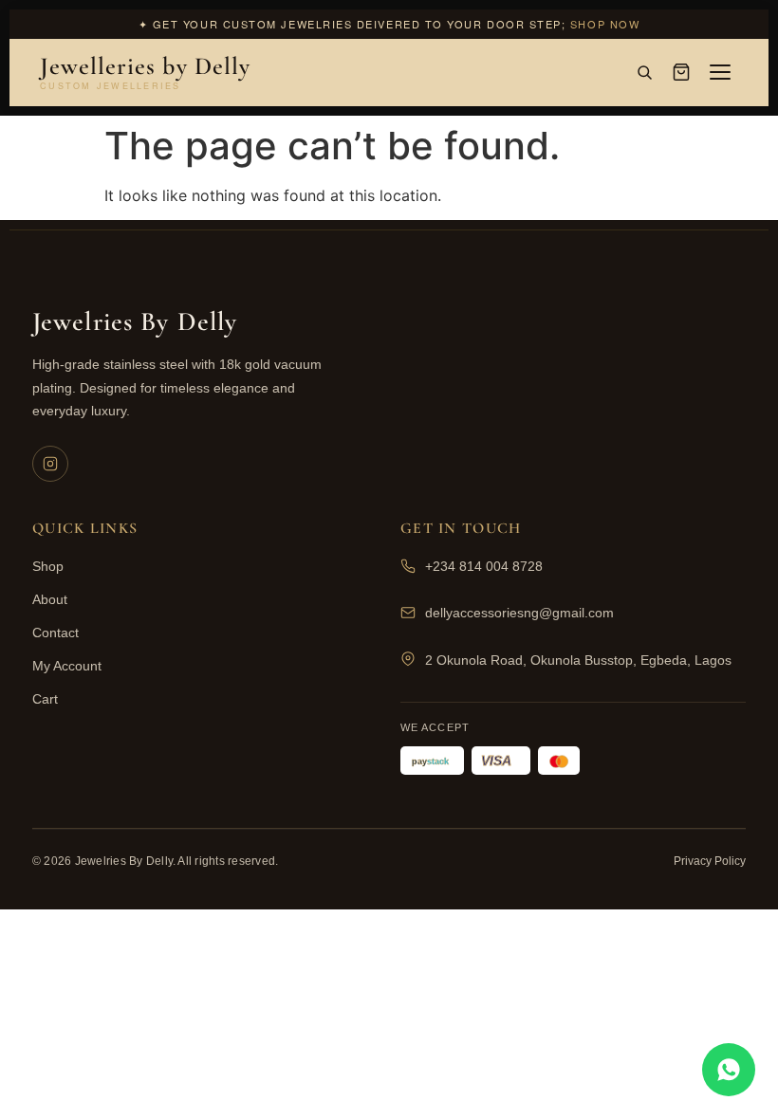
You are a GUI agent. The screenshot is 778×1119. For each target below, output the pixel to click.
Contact (55, 632)
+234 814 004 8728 (484, 566)
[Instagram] (50, 464)
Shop (48, 566)
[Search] (644, 72)
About (49, 599)
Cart (45, 698)
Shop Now (604, 23)
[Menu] (720, 72)
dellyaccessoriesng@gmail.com (519, 612)
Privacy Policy (710, 861)
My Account (67, 665)
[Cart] (681, 72)
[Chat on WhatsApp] (728, 1069)
